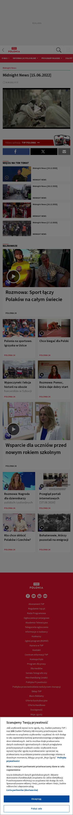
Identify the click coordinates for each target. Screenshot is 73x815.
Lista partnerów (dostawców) (22, 790)
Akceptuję (36, 799)
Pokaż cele (36, 808)
